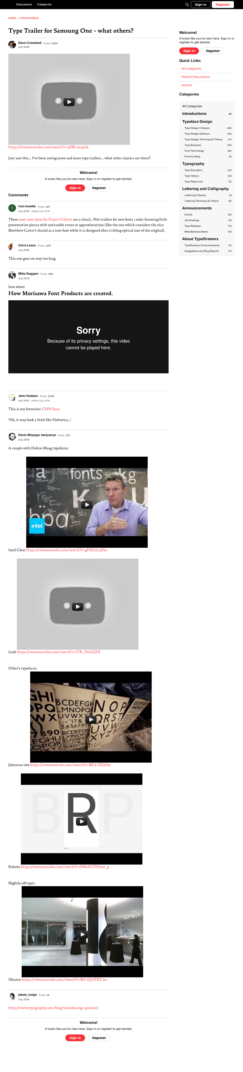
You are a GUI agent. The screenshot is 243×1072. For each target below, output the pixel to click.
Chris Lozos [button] (27, 245)
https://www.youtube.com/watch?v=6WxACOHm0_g (65, 867)
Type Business (208, 145)
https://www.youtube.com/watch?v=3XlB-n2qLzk (48, 147)
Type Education (208, 170)
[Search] (187, 4)
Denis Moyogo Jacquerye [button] (37, 435)
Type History (208, 176)
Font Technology (208, 151)
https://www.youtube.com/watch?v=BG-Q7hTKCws (64, 980)
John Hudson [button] (28, 396)
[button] (12, 44)
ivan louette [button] (27, 206)
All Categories (191, 68)
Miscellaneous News (208, 232)
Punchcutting (208, 156)
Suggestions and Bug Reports (208, 251)
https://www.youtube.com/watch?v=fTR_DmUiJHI (58, 652)
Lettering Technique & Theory (208, 201)
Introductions (207, 114)
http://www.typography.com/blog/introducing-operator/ (53, 1008)
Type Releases (208, 226)
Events (208, 215)
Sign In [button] (75, 188)
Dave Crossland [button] (29, 43)
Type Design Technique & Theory (208, 139)
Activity (186, 85)
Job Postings (208, 220)
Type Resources (208, 182)
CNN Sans (51, 409)
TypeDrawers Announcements (208, 245)
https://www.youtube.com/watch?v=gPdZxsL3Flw (66, 550)
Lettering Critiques (208, 195)
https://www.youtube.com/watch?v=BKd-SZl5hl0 (70, 765)
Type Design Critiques (208, 128)
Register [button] (99, 188)
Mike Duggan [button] (28, 273)
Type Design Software (208, 134)
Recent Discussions (195, 77)
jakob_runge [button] (27, 994)
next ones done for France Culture (46, 219)
